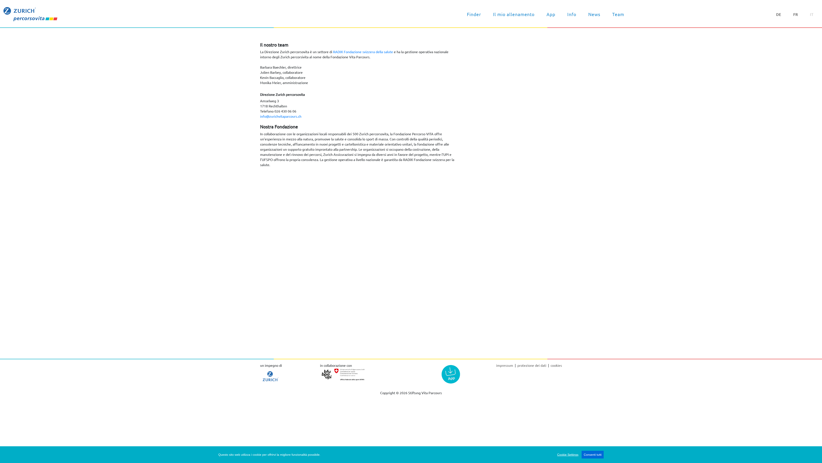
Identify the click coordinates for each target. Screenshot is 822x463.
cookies (556, 365)
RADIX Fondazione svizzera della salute (363, 52)
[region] (411, 454)
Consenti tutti (593, 454)
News (594, 14)
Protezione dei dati (532, 365)
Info (571, 14)
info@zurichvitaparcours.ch (280, 116)
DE (778, 14)
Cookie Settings (567, 454)
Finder (474, 14)
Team (618, 14)
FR (795, 14)
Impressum (505, 365)
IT (812, 14)
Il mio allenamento (514, 14)
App (551, 14)
